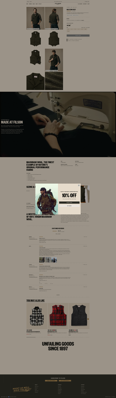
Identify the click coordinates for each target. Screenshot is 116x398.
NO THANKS (69, 205)
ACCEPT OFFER (69, 202)
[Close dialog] (79, 185)
